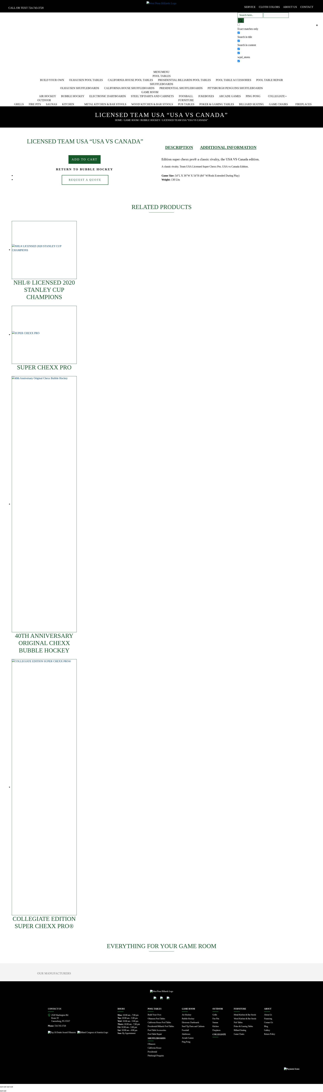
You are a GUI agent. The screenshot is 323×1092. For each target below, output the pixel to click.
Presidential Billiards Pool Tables (184, 80)
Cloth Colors (269, 7)
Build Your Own (52, 80)
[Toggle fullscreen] (8, 1086)
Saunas (51, 104)
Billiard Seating (251, 104)
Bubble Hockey (72, 96)
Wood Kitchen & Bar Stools (152, 104)
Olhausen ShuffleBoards (79, 88)
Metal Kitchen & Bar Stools (105, 104)
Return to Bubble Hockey (84, 169)
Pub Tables (186, 104)
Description (179, 147)
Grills (19, 104)
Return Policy (269, 1034)
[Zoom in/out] (11, 1086)
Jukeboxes (206, 96)
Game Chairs (278, 104)
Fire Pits (35, 104)
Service (250, 7)
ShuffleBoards (161, 84)
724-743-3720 (36, 7)
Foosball (186, 96)
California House (154, 1048)
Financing (268, 1018)
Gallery (267, 1030)
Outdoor (44, 100)
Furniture (186, 100)
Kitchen (68, 104)
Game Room (149, 92)
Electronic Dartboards (107, 96)
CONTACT (306, 7)
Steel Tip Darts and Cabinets (152, 96)
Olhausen (151, 1044)
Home (118, 120)
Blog (266, 1026)
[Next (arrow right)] (4, 1090)
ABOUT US (290, 7)
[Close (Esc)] (1, 1086)
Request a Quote (85, 179)
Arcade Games (230, 96)
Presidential (152, 1052)
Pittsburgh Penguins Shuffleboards (235, 88)
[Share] (4, 1086)
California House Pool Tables (130, 80)
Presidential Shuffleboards (181, 88)
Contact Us (268, 1022)
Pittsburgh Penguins (156, 1055)
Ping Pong (253, 96)
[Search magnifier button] (241, 20)
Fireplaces (303, 104)
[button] (161, 72)
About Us (268, 1015)
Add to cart (84, 159)
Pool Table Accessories (233, 80)
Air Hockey (47, 96)
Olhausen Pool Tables (86, 80)
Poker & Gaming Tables (216, 104)
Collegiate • (277, 96)
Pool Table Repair (269, 80)
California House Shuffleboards (129, 88)
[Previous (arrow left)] (1, 1090)
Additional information (228, 147)
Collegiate (219, 1034)
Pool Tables (162, 76)
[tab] (179, 147)
